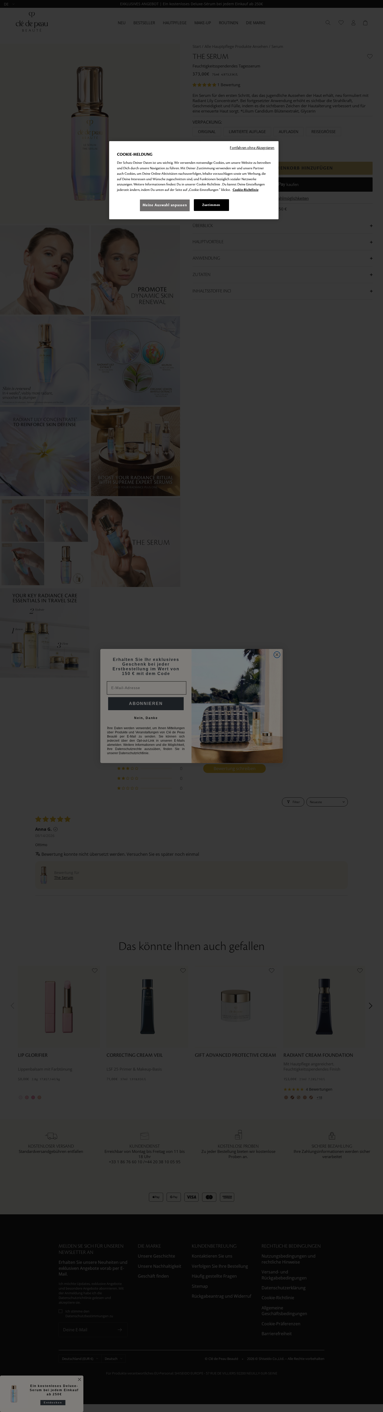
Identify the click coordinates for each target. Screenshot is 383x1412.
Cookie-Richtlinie (245, 190)
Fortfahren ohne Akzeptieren (252, 148)
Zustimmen (211, 205)
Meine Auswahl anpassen (165, 205)
